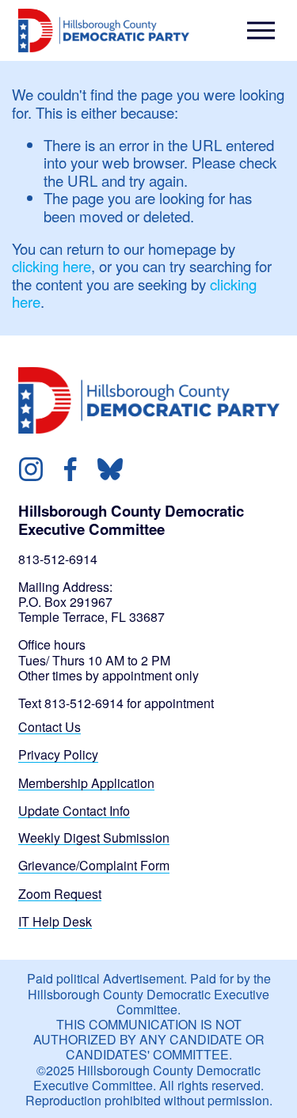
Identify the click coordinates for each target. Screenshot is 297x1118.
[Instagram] (31, 469)
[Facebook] (70, 469)
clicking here (51, 266)
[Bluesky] (110, 469)
